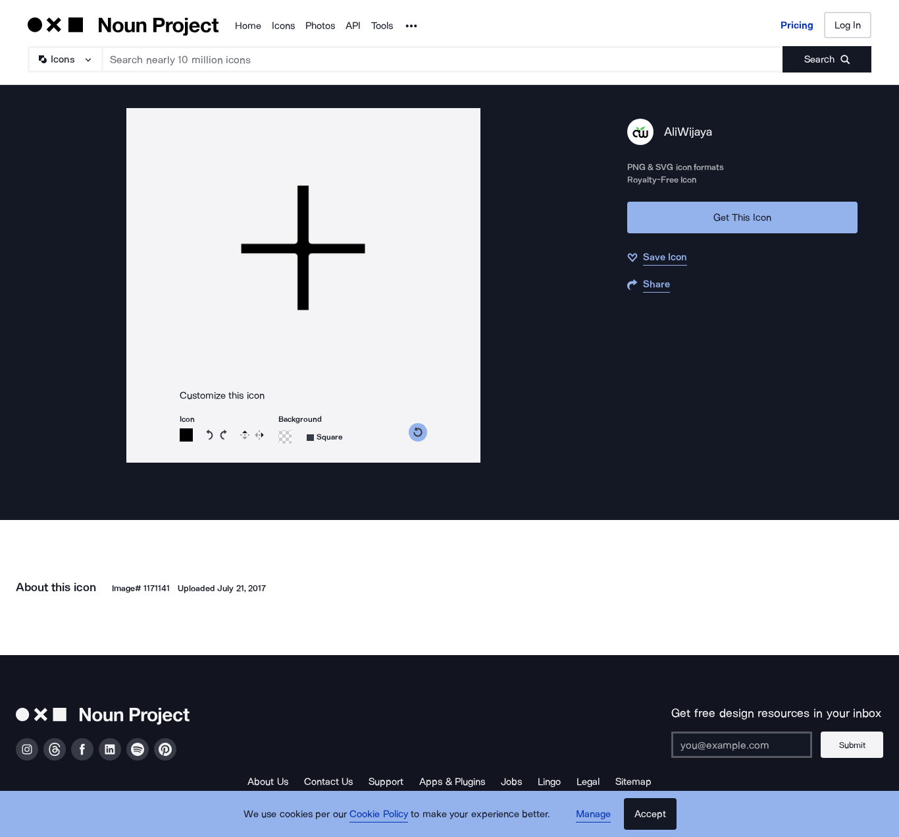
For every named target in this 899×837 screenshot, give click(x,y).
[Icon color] (186, 435)
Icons (283, 26)
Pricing (797, 25)
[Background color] (285, 437)
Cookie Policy (378, 814)
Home (248, 26)
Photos (320, 26)
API (353, 26)
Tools (382, 26)
